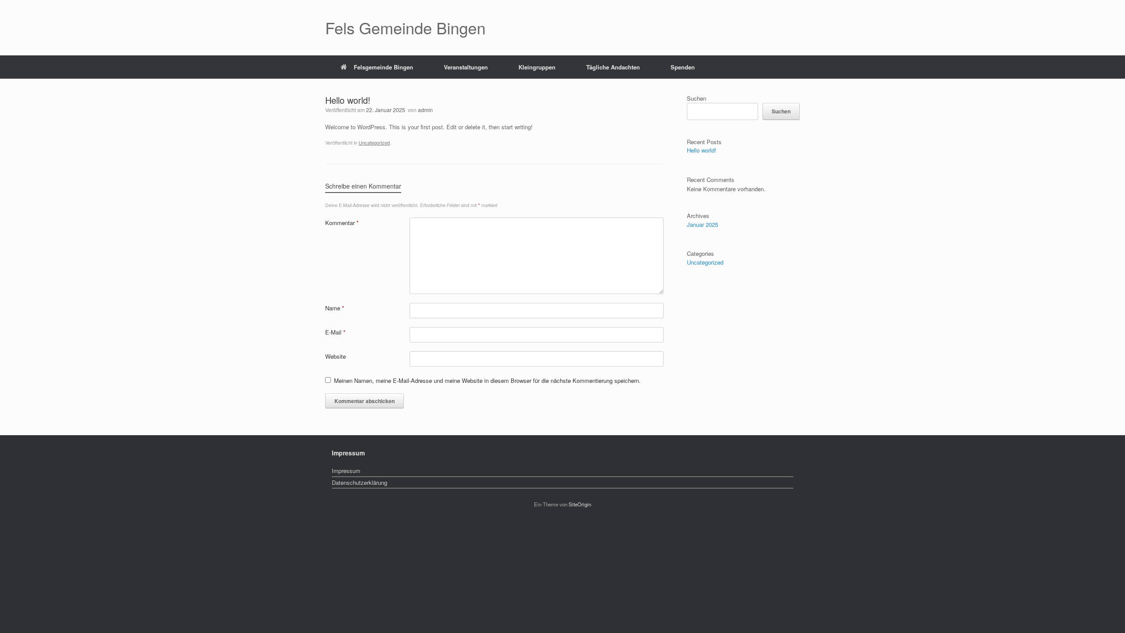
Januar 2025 (702, 224)
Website (335, 356)
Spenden (683, 67)
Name (334, 308)
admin (425, 109)
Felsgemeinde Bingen (383, 67)
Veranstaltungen (466, 67)
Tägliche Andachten (613, 67)
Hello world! (701, 150)
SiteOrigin (580, 504)
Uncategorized (374, 142)
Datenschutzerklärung (359, 482)
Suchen (696, 98)
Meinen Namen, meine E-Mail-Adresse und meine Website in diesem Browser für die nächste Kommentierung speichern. (487, 380)
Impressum (346, 470)
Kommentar (342, 222)
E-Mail (335, 332)
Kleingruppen (537, 67)
